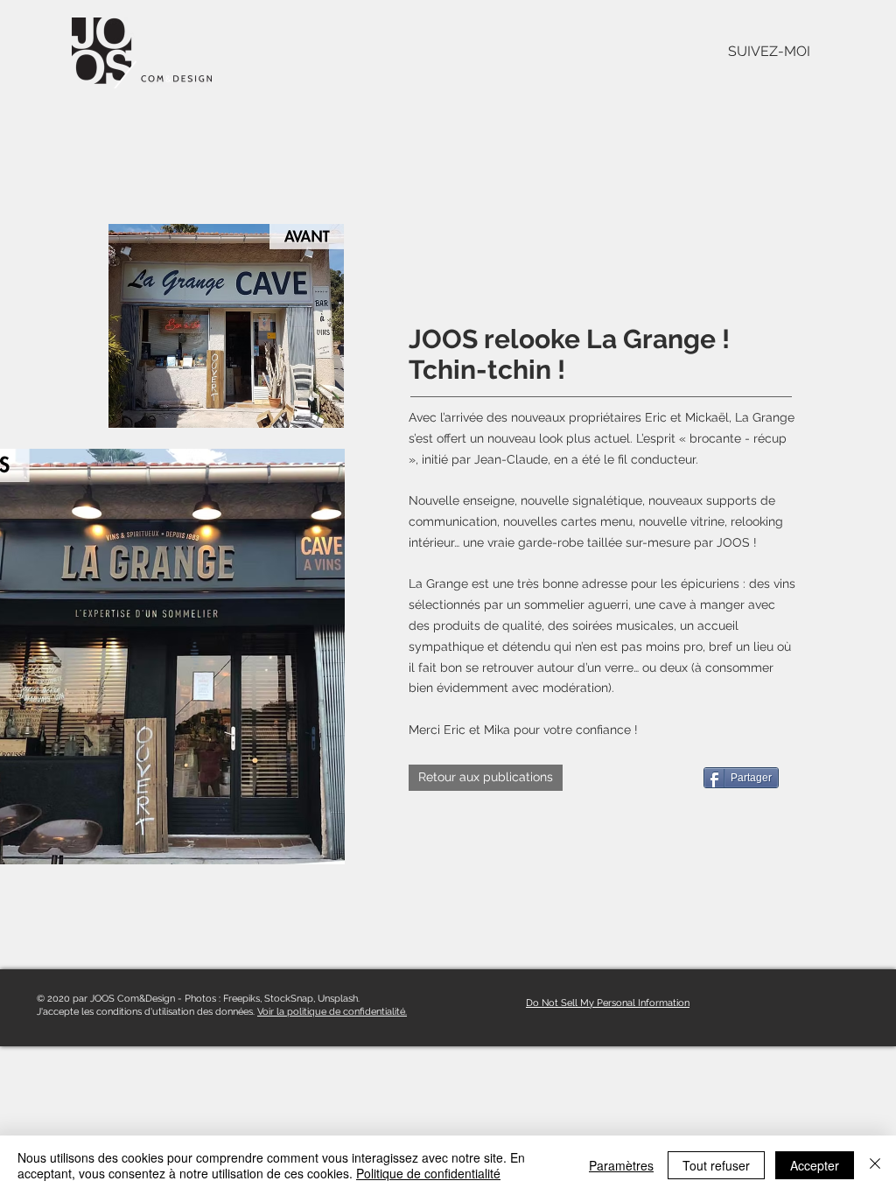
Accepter (814, 1165)
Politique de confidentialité (428, 1173)
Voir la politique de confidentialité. (332, 1011)
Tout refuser (716, 1165)
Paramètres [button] (621, 1165)
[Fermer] (875, 1165)
